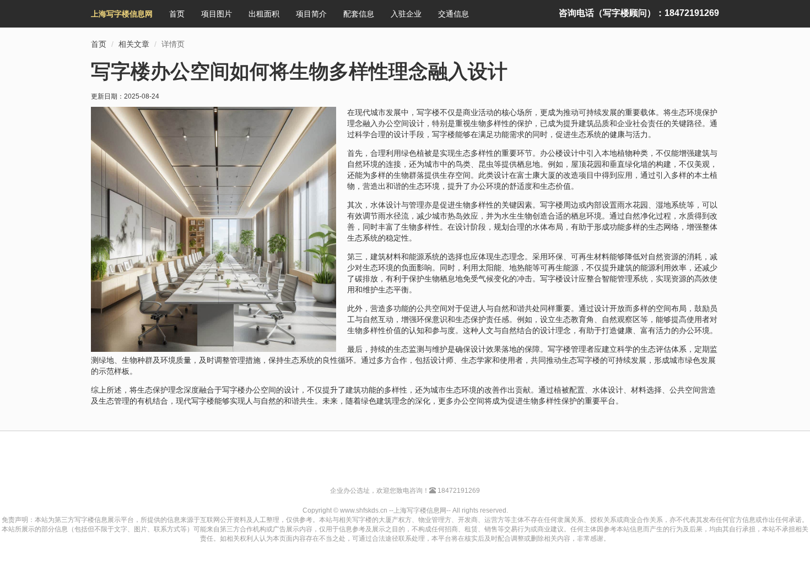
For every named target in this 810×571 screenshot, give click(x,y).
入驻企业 (406, 13)
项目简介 (311, 13)
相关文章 (133, 44)
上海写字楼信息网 (122, 13)
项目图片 (216, 13)
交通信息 (453, 13)
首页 (177, 13)
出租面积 (264, 13)
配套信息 (358, 13)
